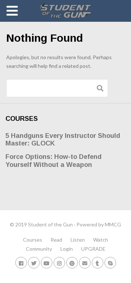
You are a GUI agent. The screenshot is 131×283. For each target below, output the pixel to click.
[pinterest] (72, 262)
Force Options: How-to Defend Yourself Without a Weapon (53, 160)
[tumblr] (97, 262)
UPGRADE (93, 249)
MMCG (113, 224)
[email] (85, 262)
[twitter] (34, 262)
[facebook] (21, 262)
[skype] (110, 262)
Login (66, 249)
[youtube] (46, 262)
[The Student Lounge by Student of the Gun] (65, 11)
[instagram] (59, 262)
